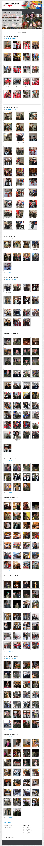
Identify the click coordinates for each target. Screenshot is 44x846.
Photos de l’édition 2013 (10, 498)
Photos (22, 12)
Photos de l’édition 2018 (10, 107)
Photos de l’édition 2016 (10, 277)
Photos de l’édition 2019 (10, 36)
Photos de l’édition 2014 (10, 459)
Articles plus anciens (7, 822)
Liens (32, 12)
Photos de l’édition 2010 (10, 735)
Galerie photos (10, 102)
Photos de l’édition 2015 (10, 333)
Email (40, 3)
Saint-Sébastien (11, 4)
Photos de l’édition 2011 (10, 656)
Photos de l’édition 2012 (10, 576)
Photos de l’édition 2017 (10, 236)
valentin (14, 38)
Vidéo (27, 12)
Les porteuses (14, 12)
